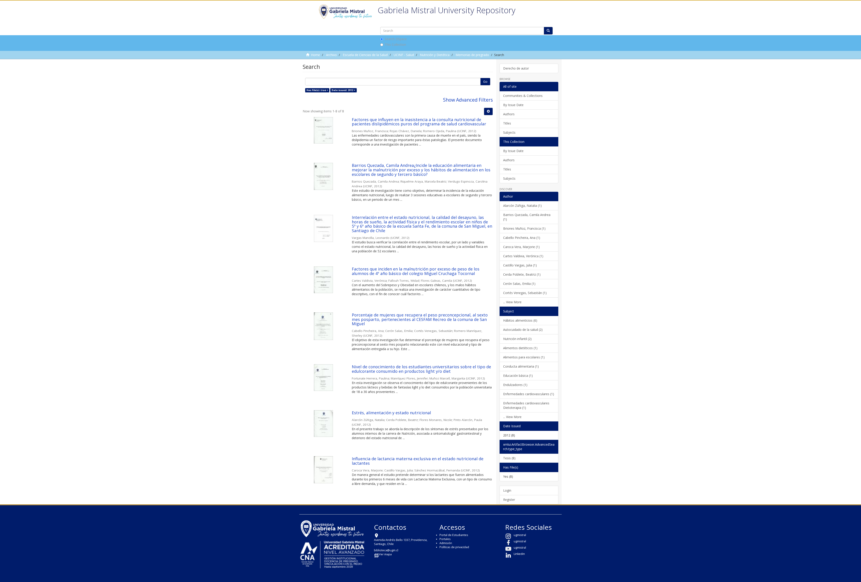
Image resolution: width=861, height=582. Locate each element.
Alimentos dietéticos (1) (520, 348)
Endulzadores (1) (515, 385)
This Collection (395, 44)
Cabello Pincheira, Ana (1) (521, 237)
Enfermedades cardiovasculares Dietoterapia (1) (526, 405)
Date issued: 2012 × (343, 90)
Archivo (331, 55)
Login (507, 490)
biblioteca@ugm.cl (386, 550)
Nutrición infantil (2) (517, 339)
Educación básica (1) (518, 375)
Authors (509, 114)
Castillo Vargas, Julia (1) (520, 265)
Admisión (445, 543)
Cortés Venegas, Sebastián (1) (525, 293)
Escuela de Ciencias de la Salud (365, 55)
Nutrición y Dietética (435, 55)
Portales (445, 539)
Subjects (509, 132)
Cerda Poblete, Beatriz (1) (522, 274)
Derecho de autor (516, 68)
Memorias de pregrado (472, 55)
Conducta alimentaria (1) (521, 366)
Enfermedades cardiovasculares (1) (528, 394)
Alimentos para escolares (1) (524, 357)
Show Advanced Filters (468, 100)
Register (509, 499)
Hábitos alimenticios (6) (520, 320)
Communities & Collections (523, 96)
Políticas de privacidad (454, 547)
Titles (507, 123)
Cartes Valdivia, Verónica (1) (523, 256)
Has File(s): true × (317, 90)
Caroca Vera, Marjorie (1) (521, 247)
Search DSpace (396, 39)
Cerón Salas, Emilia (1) (519, 283)
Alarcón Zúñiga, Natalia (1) (522, 205)
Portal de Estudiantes (453, 535)
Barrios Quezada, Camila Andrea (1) (526, 217)
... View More (512, 302)
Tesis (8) (509, 458)
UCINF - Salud (404, 55)
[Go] (548, 31)
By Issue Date (513, 105)
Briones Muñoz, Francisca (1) (524, 228)
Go (485, 81)
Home (315, 55)
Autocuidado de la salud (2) (523, 329)
